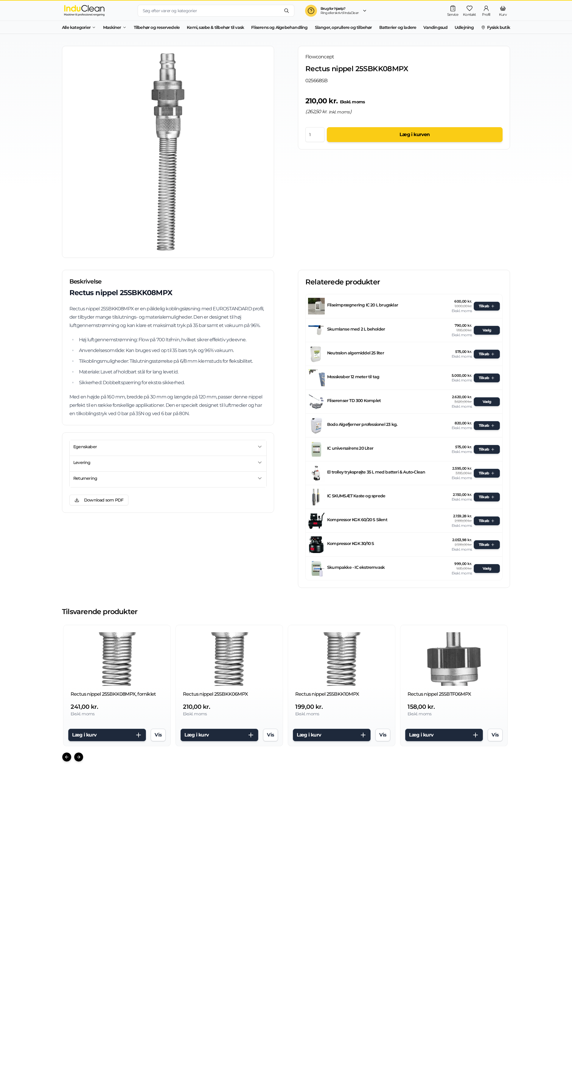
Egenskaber (85, 446)
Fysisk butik (498, 27)
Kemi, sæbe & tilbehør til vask (215, 27)
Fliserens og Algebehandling (279, 27)
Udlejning (464, 27)
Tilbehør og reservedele (157, 27)
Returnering (85, 478)
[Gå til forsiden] (95, 11)
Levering (82, 462)
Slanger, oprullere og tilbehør (343, 27)
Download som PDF (103, 500)
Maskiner (112, 27)
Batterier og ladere (397, 27)
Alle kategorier (76, 27)
